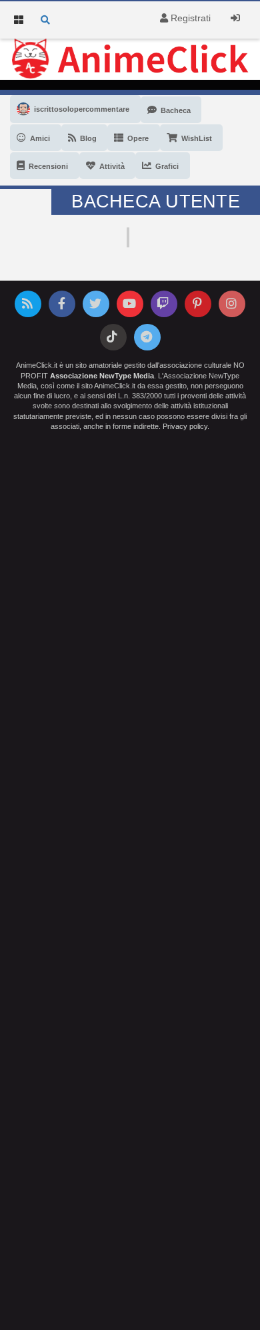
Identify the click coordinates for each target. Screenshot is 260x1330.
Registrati (189, 18)
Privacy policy (185, 426)
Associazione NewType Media (102, 376)
